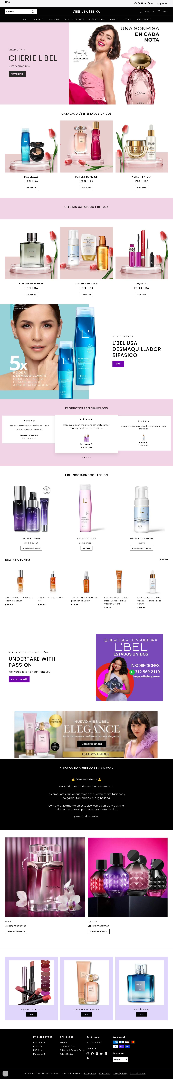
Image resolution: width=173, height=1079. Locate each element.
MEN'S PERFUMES (97, 19)
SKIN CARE (38, 19)
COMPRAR (17, 73)
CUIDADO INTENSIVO (141, 548)
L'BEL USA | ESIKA (86, 12)
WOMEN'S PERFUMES (74, 19)
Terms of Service (138, 1073)
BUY (118, 363)
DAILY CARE (53, 19)
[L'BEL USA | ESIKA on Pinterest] (106, 1053)
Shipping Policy (120, 1073)
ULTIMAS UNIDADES (16, 931)
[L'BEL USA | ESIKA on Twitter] (101, 1053)
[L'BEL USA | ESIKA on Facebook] (92, 1053)
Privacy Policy (90, 1073)
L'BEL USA (37, 1050)
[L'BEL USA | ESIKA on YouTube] (97, 1053)
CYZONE (127, 19)
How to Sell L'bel (68, 1046)
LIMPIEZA (86, 548)
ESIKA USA (37, 1046)
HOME (25, 19)
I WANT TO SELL (143, 19)
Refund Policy (66, 1054)
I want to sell (19, 679)
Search (63, 1042)
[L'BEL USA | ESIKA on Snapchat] (87, 1058)
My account (39, 1054)
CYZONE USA (39, 1042)
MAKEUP (114, 19)
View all (163, 559)
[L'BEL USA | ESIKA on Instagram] (87, 1053)
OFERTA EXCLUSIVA (31, 548)
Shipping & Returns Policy (72, 1050)
